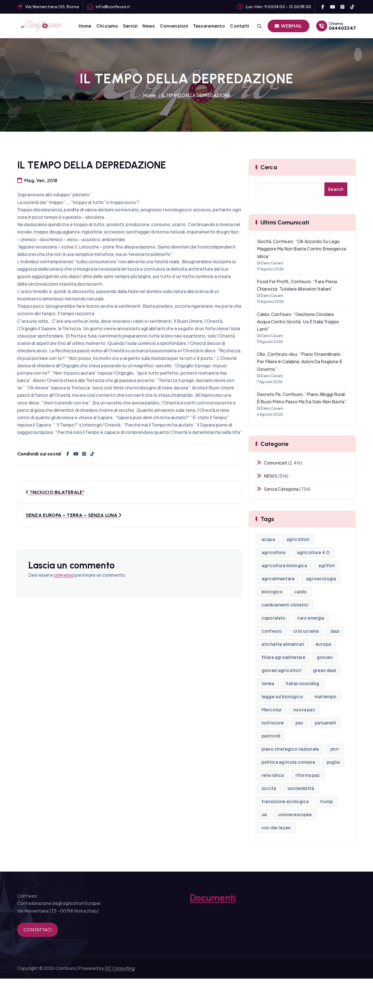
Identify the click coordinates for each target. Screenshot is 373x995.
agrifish (326, 565)
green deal (324, 670)
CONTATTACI (37, 929)
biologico (272, 591)
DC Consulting (120, 968)
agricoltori (298, 539)
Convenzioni (174, 26)
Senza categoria (281, 489)
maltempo (325, 696)
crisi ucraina (306, 631)
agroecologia (321, 578)
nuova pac (304, 709)
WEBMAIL (291, 26)
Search (336, 189)
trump (326, 801)
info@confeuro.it (113, 6)
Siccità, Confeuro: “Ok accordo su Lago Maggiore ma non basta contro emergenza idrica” (301, 248)
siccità (269, 788)
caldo (300, 591)
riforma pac (307, 775)
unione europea (295, 814)
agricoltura (274, 552)
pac (299, 722)
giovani (325, 657)
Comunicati (275, 463)
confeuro (272, 631)
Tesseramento (209, 26)
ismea (268, 683)
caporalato (274, 618)
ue (264, 814)
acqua (268, 539)
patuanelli (325, 722)
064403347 (342, 28)
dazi (335, 631)
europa (323, 644)
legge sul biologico (282, 696)
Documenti (213, 898)
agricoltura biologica (284, 565)
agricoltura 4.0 (313, 552)
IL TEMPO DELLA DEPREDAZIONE (196, 95)
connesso (64, 575)
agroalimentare (278, 578)
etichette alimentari (283, 644)
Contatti (239, 26)
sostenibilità (301, 788)
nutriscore (273, 722)
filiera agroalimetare (283, 657)
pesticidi (271, 736)
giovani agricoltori (281, 670)
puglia (333, 762)
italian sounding (302, 683)
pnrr (334, 749)
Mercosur (272, 709)
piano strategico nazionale (290, 749)
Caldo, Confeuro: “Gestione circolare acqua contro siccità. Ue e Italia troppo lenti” (298, 321)
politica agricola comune (288, 762)
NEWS (270, 476)
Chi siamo (107, 26)
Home (85, 26)
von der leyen (276, 827)
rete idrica (273, 775)
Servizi (130, 26)
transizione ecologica (285, 801)
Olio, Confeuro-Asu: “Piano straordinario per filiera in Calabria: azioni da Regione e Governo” (299, 361)
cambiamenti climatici (285, 605)
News (149, 26)
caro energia (310, 618)
